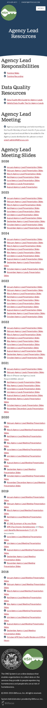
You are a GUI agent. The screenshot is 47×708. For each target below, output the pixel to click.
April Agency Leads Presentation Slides (23, 382)
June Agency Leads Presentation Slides (24, 388)
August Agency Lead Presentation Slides (24, 218)
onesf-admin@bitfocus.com (16, 140)
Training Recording (15, 76)
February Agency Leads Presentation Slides (25, 372)
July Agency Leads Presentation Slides (23, 255)
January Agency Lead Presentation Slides (24, 167)
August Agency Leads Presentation (22, 187)
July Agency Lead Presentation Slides (23, 214)
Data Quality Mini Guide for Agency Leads (25, 99)
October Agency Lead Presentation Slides (25, 224)
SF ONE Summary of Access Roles (21, 523)
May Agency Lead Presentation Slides (23, 300)
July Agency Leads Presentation (20, 183)
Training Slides (13, 73)
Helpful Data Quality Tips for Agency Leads (25, 103)
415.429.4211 (12, 2)
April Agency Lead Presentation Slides (23, 177)
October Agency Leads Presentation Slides (25, 269)
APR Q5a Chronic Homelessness (21, 526)
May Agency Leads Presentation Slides (23, 252)
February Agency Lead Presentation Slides (25, 170)
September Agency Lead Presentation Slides (26, 221)
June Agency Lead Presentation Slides (23, 180)
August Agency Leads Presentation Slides (25, 259)
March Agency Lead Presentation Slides (24, 173)
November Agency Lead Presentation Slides (26, 228)
